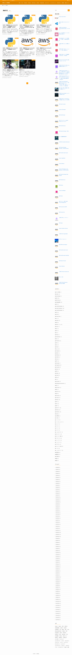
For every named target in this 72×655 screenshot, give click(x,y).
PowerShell (58, 367)
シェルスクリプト (59, 432)
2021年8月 (58, 518)
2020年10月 (58, 536)
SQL (57, 385)
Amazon (56, 626)
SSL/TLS (58, 391)
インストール (61, 639)
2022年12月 (58, 497)
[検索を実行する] (69, 10)
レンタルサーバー (59, 450)
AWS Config (58, 300)
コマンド (62, 640)
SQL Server (58, 387)
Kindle (57, 346)
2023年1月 (58, 495)
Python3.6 (64, 632)
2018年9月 (58, 583)
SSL (67, 634)
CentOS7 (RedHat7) (60, 308)
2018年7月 (58, 587)
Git (57, 332)
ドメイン (61, 642)
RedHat (58, 373)
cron (57, 318)
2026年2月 (58, 479)
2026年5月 (58, 473)
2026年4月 (58, 475)
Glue (57, 338)
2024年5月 (58, 485)
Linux (68, 629)
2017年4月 (58, 617)
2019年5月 (58, 566)
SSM (57, 393)
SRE (57, 389)
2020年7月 (58, 540)
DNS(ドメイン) (59, 324)
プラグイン (63, 645)
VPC (57, 401)
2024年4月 (58, 487)
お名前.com (65, 637)
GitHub (57, 334)
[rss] (67, 0)
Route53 (58, 375)
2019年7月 (58, 562)
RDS (57, 371)
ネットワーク (59, 440)
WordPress (58, 411)
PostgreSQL (58, 365)
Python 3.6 (56, 634)
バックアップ (58, 442)
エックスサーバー (57, 640)
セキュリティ (59, 434)
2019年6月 (58, 564)
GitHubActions (59, 336)
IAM (57, 342)
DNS (65, 629)
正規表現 (58, 456)
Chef (57, 312)
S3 (57, 379)
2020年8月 (58, 538)
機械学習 (58, 454)
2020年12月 (58, 532)
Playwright (58, 363)
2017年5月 (58, 615)
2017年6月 (58, 613)
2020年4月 (58, 546)
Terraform (58, 397)
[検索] (69, 0)
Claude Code (58, 316)
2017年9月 (58, 607)
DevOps (58, 320)
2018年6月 (58, 589)
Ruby (57, 377)
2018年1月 (58, 599)
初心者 (65, 647)
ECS (57, 330)
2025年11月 (58, 481)
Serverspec (58, 381)
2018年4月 (58, 593)
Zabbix (57, 413)
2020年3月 (58, 548)
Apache (60, 626)
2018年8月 (58, 585)
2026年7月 (58, 469)
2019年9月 (58, 558)
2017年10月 (58, 605)
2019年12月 (58, 552)
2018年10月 (58, 581)
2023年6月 (58, 493)
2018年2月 (58, 597)
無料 (68, 647)
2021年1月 (58, 530)
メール (58, 448)
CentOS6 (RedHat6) (60, 306)
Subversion (58, 395)
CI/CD (57, 314)
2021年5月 (58, 524)
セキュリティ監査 (59, 436)
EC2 (57, 328)
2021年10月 (58, 514)
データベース (59, 438)
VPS (57, 403)
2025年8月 (58, 483)
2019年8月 (58, 560)
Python (58, 369)
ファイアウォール (57, 645)
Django (63, 629)
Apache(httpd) (59, 296)
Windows (58, 409)
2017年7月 (58, 611)
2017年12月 (58, 601)
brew (57, 304)
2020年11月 (58, 534)
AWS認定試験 (59, 302)
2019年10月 (58, 556)
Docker (57, 326)
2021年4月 (58, 526)
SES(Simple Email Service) (60, 383)
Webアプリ (58, 407)
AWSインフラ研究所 (6, 2)
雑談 (57, 460)
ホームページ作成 (59, 446)
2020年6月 (58, 542)
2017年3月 (58, 619)
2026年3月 (58, 477)
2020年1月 (58, 550)
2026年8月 (58, 467)
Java (57, 344)
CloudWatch (57, 629)
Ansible (58, 294)
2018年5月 (58, 591)
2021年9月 (58, 516)
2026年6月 (58, 471)
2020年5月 (58, 544)
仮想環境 (58, 452)
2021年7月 (58, 520)
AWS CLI (66, 626)
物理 (57, 458)
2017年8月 (58, 609)
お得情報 (58, 415)
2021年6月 (58, 522)
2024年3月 (58, 489)
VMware (58, 399)
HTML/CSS (58, 340)
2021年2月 (58, 528)
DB (60, 629)
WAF (57, 405)
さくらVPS (56, 639)
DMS (57, 322)
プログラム (58, 444)
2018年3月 (58, 595)
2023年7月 (58, 491)
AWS (57, 298)
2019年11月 (58, 554)
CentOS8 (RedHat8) (60, 310)
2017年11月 (58, 603)
